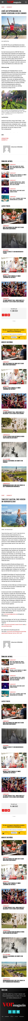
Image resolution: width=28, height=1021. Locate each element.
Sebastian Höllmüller (17, 147)
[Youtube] (9, 315)
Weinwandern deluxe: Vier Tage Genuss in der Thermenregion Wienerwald (14, 485)
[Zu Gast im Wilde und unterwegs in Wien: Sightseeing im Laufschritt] (14, 425)
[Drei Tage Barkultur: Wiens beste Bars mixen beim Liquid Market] (5, 167)
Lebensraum (6, 434)
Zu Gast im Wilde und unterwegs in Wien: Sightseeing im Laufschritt (13, 437)
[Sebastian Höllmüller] (6, 149)
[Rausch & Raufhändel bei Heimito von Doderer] (14, 449)
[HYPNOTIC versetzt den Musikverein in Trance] (14, 240)
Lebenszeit (9, 7)
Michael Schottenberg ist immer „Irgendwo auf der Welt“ (18, 175)
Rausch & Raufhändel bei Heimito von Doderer (13, 461)
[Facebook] (3, 315)
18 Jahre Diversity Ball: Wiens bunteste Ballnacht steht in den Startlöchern (17, 183)
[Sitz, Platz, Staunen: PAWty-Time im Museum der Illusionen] (5, 198)
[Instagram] (6, 315)
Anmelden (14, 337)
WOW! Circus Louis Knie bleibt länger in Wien (17, 191)
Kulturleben (6, 459)
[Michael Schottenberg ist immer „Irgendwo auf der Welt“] (5, 175)
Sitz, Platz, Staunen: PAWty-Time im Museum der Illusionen (18, 198)
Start (2, 7)
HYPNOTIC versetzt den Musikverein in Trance (13, 252)
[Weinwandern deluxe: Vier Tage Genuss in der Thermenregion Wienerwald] (14, 474)
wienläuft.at (4, 140)
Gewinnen (5, 250)
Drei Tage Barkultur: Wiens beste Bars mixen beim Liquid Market (17, 167)
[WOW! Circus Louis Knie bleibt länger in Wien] (5, 190)
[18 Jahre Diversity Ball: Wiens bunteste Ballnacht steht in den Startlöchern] (5, 183)
